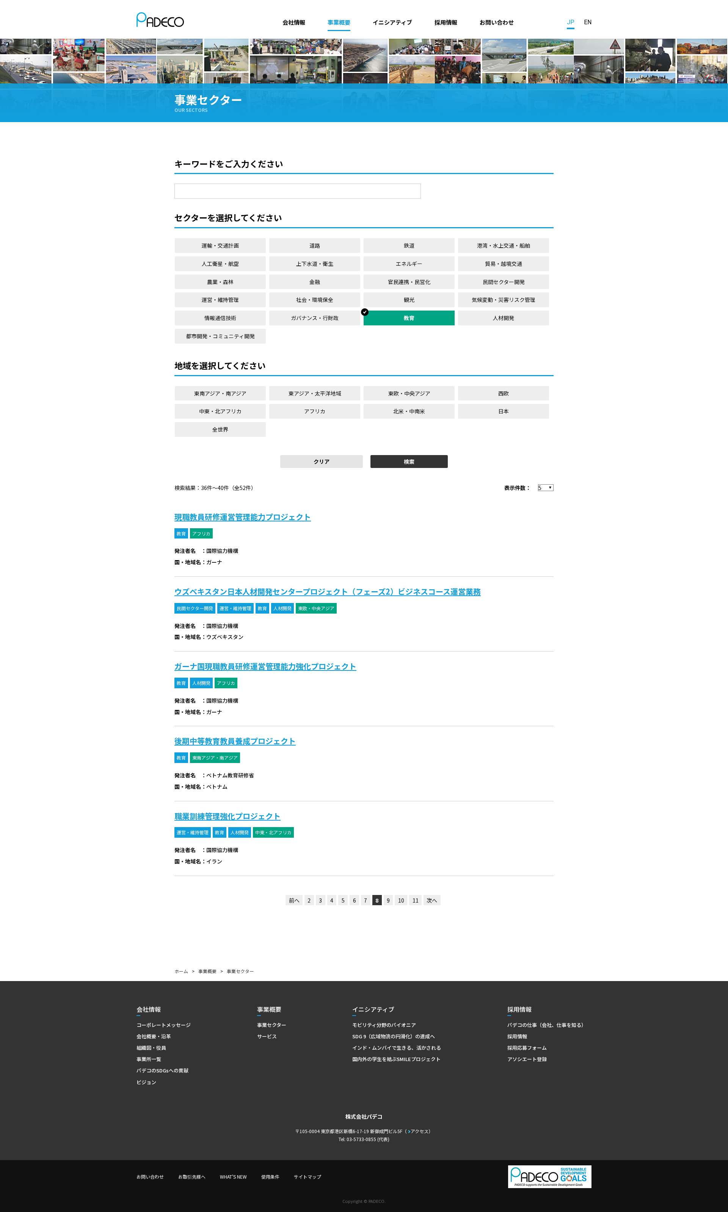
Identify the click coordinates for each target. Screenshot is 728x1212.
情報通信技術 (220, 318)
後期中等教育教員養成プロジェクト (235, 740)
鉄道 (409, 245)
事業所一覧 (148, 1059)
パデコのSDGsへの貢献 (162, 1070)
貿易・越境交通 (503, 263)
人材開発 (503, 318)
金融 (314, 282)
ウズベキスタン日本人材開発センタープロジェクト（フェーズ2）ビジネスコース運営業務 (327, 591)
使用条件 (270, 1176)
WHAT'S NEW (233, 1176)
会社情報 (293, 22)
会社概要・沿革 (153, 1036)
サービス (267, 1036)
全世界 (220, 429)
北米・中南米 (409, 411)
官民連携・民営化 (409, 282)
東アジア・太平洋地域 (315, 393)
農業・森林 (220, 282)
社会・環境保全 (314, 299)
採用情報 (446, 22)
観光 (409, 299)
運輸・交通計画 (220, 245)
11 (416, 900)
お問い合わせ (497, 22)
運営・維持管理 (220, 299)
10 (401, 900)
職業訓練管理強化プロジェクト (227, 815)
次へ (432, 900)
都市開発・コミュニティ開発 (220, 336)
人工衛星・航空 (220, 263)
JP (570, 22)
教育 (409, 318)
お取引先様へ (192, 1176)
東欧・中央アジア (409, 393)
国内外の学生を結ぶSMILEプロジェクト (396, 1059)
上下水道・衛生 (314, 263)
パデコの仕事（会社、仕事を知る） (546, 1024)
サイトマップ (307, 1176)
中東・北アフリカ (220, 411)
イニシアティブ (392, 22)
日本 (503, 411)
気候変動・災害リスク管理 (503, 299)
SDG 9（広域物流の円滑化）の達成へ (393, 1036)
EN (588, 22)
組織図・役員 (151, 1047)
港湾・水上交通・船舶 (503, 245)
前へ (294, 900)
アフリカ (314, 411)
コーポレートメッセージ (163, 1024)
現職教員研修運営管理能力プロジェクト (242, 516)
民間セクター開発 (504, 282)
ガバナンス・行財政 (315, 318)
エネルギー (409, 263)
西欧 (503, 393)
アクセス (419, 1131)
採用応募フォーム (527, 1047)
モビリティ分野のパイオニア (384, 1024)
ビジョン (146, 1082)
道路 (314, 245)
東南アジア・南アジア (220, 393)
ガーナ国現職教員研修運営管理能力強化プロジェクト (265, 666)
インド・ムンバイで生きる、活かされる (396, 1047)
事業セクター (271, 1024)
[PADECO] (160, 21)
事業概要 (339, 22)
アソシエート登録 (527, 1059)
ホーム (181, 971)
